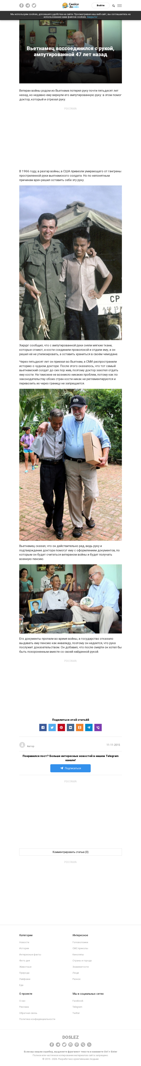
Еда (21, 985)
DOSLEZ (70, 1037)
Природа (24, 972)
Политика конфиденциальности (37, 1019)
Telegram (77, 1006)
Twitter (76, 1013)
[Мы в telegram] (28, 5)
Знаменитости (81, 966)
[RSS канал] (89, 1044)
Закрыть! (92, 17)
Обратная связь (28, 1013)
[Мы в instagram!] (70, 1044)
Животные (25, 966)
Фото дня (24, 960)
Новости (24, 942)
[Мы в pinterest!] (77, 1044)
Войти (100, 5)
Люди (76, 972)
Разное (76, 979)
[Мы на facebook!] (21, 5)
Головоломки (80, 942)
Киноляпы (78, 954)
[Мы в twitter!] (64, 1044)
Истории (24, 948)
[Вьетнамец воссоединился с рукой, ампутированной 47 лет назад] (98, 727)
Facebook (78, 1000)
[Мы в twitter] (34, 5)
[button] (43, 727)
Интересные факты (30, 954)
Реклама (24, 1006)
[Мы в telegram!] (58, 1044)
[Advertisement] (70, 137)
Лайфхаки (24, 979)
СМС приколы (80, 948)
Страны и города (82, 960)
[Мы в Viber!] (83, 1044)
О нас (22, 1000)
